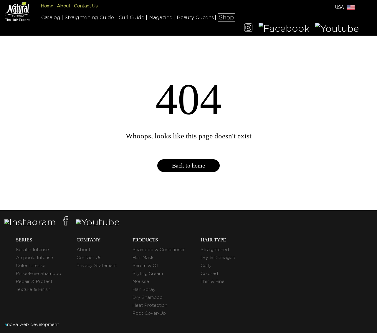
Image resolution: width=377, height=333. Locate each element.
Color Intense (30, 265)
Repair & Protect (34, 281)
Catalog (50, 17)
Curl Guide (131, 17)
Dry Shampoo (148, 297)
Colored (209, 273)
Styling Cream (148, 273)
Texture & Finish (33, 289)
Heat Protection (150, 305)
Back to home (188, 165)
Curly (206, 265)
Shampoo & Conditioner (159, 249)
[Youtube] (337, 28)
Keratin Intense (32, 249)
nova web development (31, 324)
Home (47, 6)
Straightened (215, 249)
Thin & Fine (212, 281)
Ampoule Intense (34, 257)
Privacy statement (97, 265)
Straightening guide (89, 17)
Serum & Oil (145, 265)
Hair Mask (143, 257)
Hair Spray (144, 289)
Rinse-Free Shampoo (38, 273)
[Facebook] (284, 28)
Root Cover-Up (149, 313)
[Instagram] (248, 28)
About (63, 6)
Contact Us (85, 6)
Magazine (160, 17)
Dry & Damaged (218, 257)
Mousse (141, 281)
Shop (226, 17)
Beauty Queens (195, 17)
